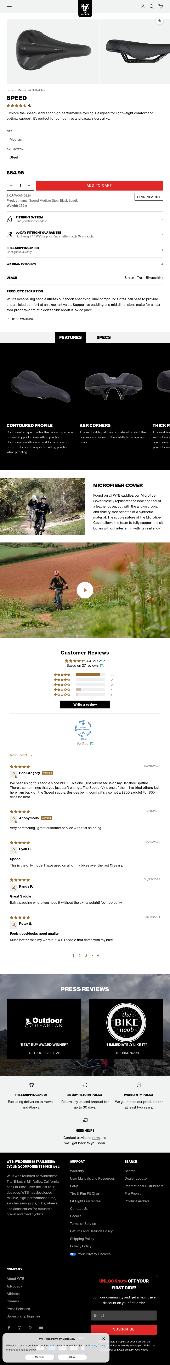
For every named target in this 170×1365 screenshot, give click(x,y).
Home (10, 90)
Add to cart (99, 185)
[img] (20, 767)
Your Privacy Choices (94, 1254)
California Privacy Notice (133, 1349)
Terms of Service (83, 1224)
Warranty (77, 1171)
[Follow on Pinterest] (30, 1328)
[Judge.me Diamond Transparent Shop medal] (83, 728)
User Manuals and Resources (92, 1178)
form (96, 1138)
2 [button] (80, 956)
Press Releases (18, 1309)
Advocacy (14, 1286)
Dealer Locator (136, 1178)
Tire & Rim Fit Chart (85, 1193)
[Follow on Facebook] (9, 1328)
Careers (13, 1301)
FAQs (74, 1186)
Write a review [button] (85, 704)
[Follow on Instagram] (19, 1328)
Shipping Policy (82, 1239)
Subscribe (124, 1329)
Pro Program (134, 1193)
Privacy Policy (80, 1246)
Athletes (13, 1294)
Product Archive (137, 1201)
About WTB (15, 1279)
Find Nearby (149, 197)
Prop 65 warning (20, 319)
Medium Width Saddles (31, 90)
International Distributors (144, 1186)
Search (130, 1171)
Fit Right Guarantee (85, 1201)
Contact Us (78, 1208)
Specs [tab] (104, 337)
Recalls (75, 1216)
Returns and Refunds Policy (91, 1231)
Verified (83, 744)
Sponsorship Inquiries (23, 1316)
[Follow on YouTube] (41, 1328)
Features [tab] (70, 337)
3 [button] (86, 956)
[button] (17, 105)
